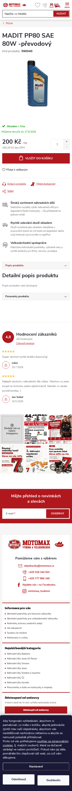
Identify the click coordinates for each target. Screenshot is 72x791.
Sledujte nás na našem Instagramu (12, 431)
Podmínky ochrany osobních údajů (24, 623)
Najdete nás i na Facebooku (39, 584)
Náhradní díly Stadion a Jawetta (23, 672)
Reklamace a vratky (17, 637)
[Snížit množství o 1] (67, 146)
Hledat (61, 13)
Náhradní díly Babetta (18, 653)
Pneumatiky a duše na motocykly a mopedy (29, 687)
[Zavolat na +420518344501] (45, 5)
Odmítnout (18, 779)
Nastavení (36, 766)
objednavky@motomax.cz (39, 566)
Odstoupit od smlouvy (36, 709)
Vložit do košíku (39, 158)
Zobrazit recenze (25, 343)
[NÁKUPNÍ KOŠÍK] (59, 5)
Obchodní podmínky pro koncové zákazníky (29, 613)
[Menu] (67, 5)
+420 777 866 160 (39, 578)
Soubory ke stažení (17, 632)
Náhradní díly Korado (18, 682)
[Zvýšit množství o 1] (67, 141)
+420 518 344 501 (39, 572)
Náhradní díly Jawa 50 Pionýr (22, 658)
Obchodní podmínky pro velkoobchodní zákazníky (32, 618)
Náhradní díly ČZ (15, 677)
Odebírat (57, 513)
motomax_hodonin (39, 591)
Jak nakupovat (14, 628)
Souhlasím (53, 780)
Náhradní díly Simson (18, 663)
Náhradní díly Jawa (17, 668)
